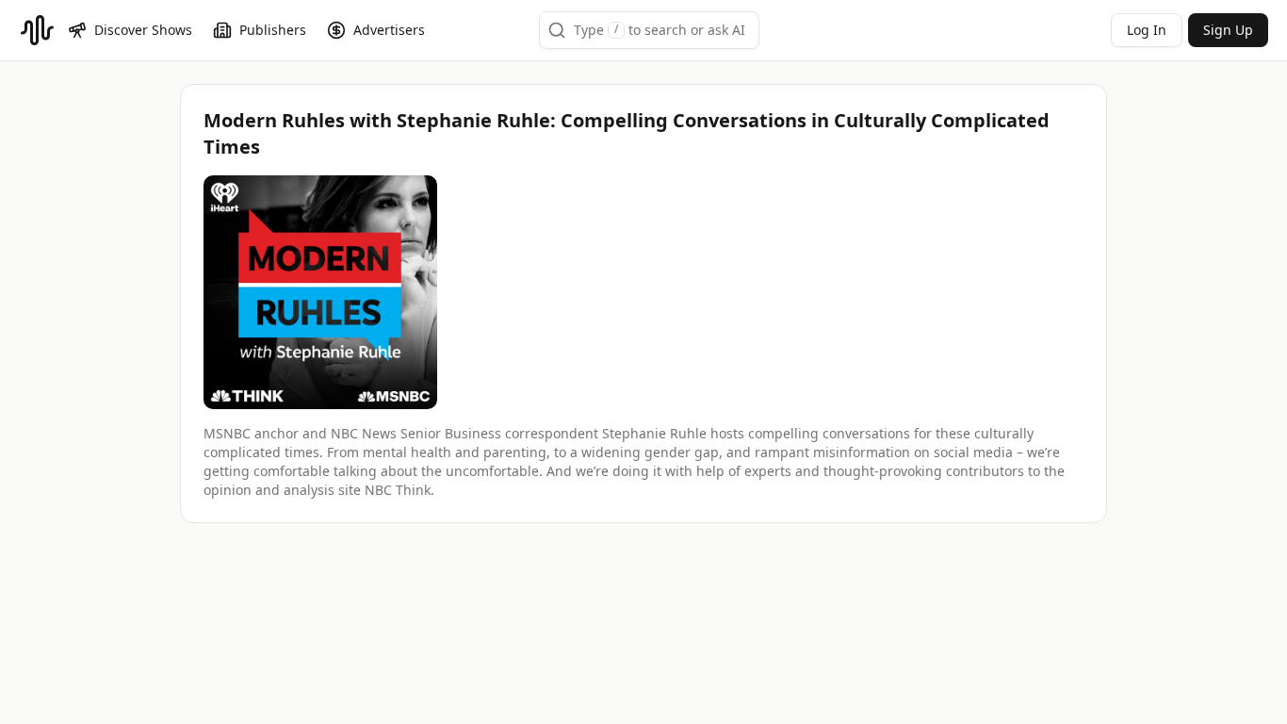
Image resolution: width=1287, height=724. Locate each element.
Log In (1146, 30)
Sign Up (1228, 30)
